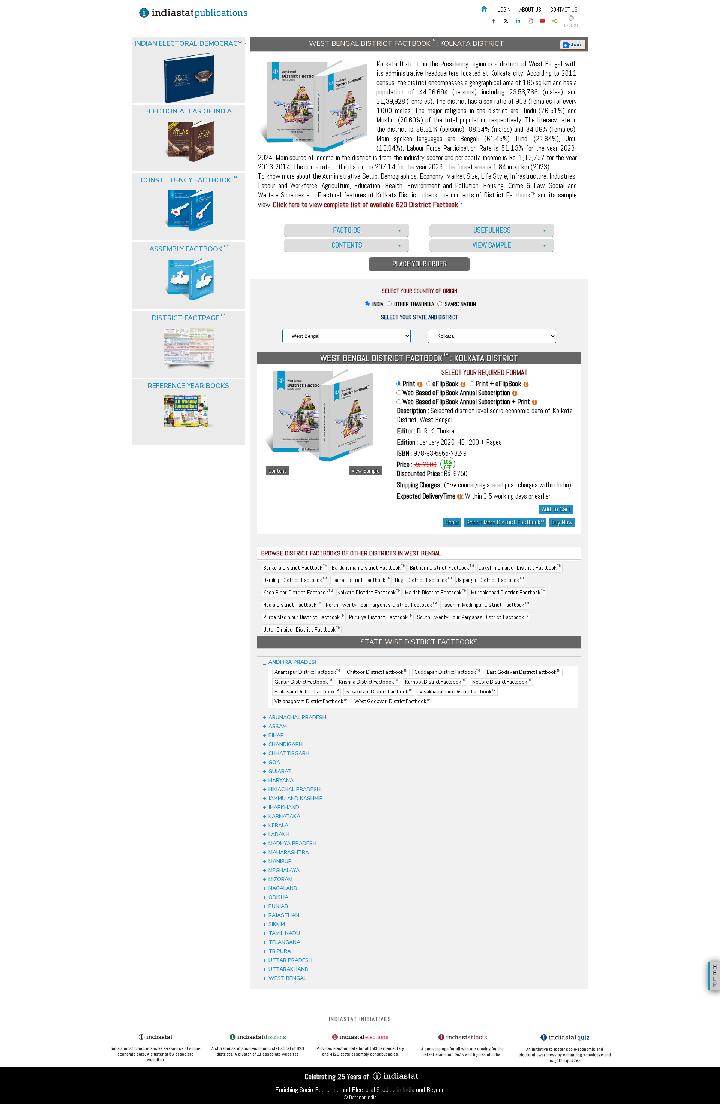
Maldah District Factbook (435, 592)
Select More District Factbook (505, 522)
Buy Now (561, 522)
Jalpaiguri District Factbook (490, 580)
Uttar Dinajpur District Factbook (301, 629)
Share (575, 44)
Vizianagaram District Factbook (310, 701)
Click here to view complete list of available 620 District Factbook (368, 204)
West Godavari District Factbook (392, 701)
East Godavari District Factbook (523, 672)
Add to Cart (556, 509)
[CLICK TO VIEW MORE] (189, 59)
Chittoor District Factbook (377, 672)
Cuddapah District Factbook (447, 672)
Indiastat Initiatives (360, 1019)
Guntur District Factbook (303, 682)
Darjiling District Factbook (295, 580)
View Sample (366, 471)
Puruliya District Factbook (380, 617)
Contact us (564, 9)
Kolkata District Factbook (369, 592)
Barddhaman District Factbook (368, 568)
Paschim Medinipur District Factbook (485, 605)
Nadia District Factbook (292, 605)
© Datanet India (360, 1097)
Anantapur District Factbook (307, 672)
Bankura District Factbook (295, 568)
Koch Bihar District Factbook (298, 592)
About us (530, 9)
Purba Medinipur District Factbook (304, 617)
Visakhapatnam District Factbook (457, 691)
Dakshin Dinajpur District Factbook (519, 568)
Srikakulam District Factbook (379, 691)
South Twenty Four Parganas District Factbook (473, 617)
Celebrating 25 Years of (337, 1076)
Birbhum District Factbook (442, 568)
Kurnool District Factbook (435, 682)
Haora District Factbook (361, 580)
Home (452, 522)
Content (277, 471)
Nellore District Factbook (501, 682)
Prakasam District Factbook (306, 691)
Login (504, 9)
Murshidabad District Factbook (508, 592)
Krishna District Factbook (368, 682)
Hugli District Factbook (423, 580)
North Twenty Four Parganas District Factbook (381, 605)
